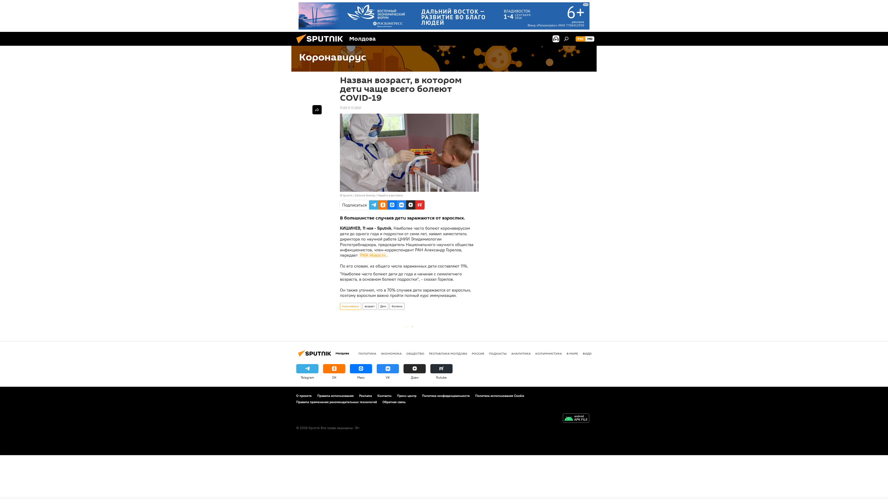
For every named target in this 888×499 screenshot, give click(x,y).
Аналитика (521, 353)
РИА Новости (372, 255)
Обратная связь (394, 402)
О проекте (304, 396)
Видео (588, 353)
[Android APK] (576, 419)
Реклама (365, 396)
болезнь (397, 306)
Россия (478, 353)
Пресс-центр (406, 396)
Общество (415, 353)
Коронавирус (350, 306)
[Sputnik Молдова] (321, 45)
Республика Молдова (448, 353)
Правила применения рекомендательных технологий (336, 402)
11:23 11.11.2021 (350, 108)
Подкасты (498, 353)
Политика (367, 353)
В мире (572, 353)
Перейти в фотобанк (390, 195)
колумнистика (548, 353)
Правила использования (335, 396)
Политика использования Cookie (499, 396)
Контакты (384, 396)
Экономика (391, 353)
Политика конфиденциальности (446, 396)
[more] (317, 109)
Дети (383, 306)
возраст (370, 306)
